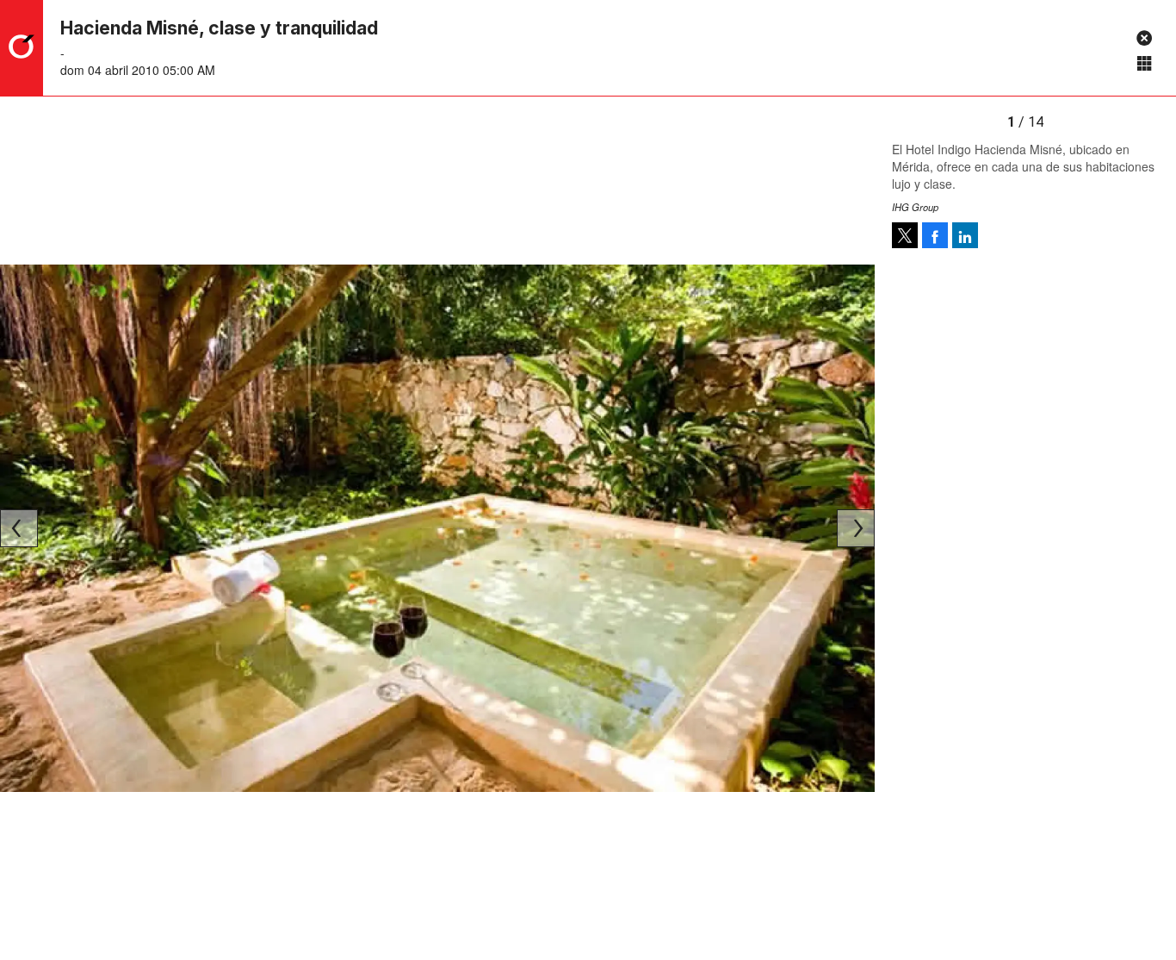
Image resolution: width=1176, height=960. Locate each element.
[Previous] (19, 528)
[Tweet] (905, 235)
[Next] (856, 528)
